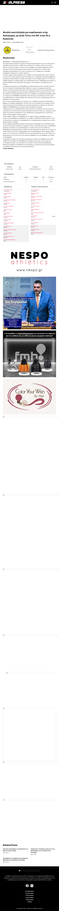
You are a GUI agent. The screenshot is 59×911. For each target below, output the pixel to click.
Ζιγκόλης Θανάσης (35, 229)
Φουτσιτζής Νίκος (8, 233)
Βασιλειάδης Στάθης (8, 189)
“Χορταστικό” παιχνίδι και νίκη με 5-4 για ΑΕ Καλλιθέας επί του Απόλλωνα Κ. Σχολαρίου (43, 850)
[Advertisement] (29, 16)
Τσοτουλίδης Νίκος (35, 189)
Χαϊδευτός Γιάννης (8, 209)
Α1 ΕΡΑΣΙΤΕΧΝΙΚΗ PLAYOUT (18, 42)
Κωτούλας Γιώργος (35, 206)
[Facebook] (27, 885)
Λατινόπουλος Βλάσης (8, 206)
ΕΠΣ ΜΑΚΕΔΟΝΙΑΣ (29, 891)
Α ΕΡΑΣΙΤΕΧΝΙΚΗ (29, 895)
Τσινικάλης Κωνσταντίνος (36, 219)
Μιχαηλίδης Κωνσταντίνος (36, 196)
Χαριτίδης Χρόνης (8, 193)
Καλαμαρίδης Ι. (7, 203)
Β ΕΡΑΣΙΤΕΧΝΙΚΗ (29, 897)
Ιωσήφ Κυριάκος (7, 219)
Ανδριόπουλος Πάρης (8, 216)
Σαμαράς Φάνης (7, 196)
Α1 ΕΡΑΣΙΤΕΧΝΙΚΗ (29, 893)
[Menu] (55, 2)
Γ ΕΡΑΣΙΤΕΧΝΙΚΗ (29, 899)
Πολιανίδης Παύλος (35, 202)
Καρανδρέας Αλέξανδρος (36, 232)
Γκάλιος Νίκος (34, 226)
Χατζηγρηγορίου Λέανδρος (10, 199)
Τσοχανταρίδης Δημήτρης (9, 239)
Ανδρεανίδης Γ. (7, 213)
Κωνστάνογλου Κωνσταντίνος (37, 212)
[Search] (52, 2)
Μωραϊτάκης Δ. (7, 226)
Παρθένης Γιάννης (35, 193)
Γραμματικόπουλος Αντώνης (10, 229)
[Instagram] (31, 885)
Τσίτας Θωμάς (34, 215)
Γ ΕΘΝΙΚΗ (29, 901)
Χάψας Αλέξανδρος (35, 209)
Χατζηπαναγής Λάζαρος (9, 222)
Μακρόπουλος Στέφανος (36, 199)
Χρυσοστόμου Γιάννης (8, 236)
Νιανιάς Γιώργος (34, 222)
